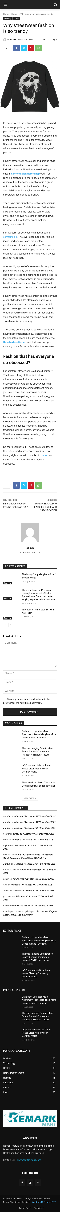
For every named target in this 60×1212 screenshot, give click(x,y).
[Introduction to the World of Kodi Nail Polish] (11, 613)
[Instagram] (30, 1183)
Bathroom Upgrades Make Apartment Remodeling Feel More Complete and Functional (39, 734)
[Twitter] (24, 48)
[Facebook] (16, 48)
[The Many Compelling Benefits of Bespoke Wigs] (11, 578)
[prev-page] (5, 625)
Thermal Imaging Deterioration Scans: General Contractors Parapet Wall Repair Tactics (37, 751)
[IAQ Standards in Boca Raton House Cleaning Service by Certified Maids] (11, 769)
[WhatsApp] (38, 48)
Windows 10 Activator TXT (44, 1202)
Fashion (16, 18)
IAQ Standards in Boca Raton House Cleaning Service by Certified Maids (36, 768)
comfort (44, 455)
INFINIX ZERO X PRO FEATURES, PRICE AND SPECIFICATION (45, 507)
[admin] (5, 39)
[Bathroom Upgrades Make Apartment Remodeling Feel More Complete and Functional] (11, 735)
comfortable (10, 236)
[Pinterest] (31, 48)
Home (6, 14)
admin (13, 39)
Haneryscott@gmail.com (28, 1159)
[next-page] (10, 625)
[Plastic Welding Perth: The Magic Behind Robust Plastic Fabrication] (11, 786)
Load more (29, 798)
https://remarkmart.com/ (30, 552)
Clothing (14, 14)
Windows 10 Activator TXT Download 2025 (34, 816)
